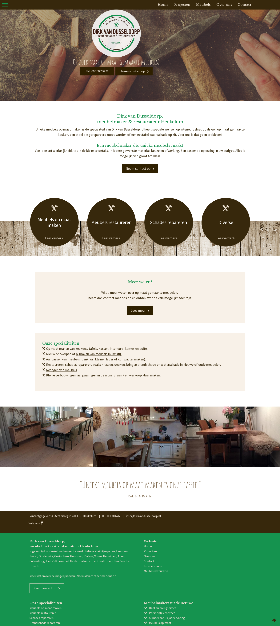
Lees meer (138, 300)
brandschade (147, 354)
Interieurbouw (153, 555)
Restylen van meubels (61, 359)
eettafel (143, 134)
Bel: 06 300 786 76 (97, 71)
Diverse (225, 217)
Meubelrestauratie (156, 560)
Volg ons (34, 513)
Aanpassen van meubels (63, 349)
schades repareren (78, 354)
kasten (103, 338)
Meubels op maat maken (54, 217)
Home (148, 536)
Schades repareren (168, 217)
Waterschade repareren (45, 617)
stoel (79, 134)
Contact (149, 550)
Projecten (150, 541)
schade (162, 134)
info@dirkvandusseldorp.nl (143, 505)
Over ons (149, 546)
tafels (93, 338)
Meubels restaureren (111, 217)
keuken (63, 134)
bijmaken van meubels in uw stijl (99, 343)
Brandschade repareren (45, 612)
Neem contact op (133, 71)
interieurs (116, 338)
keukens (81, 338)
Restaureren (55, 354)
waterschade (170, 354)
